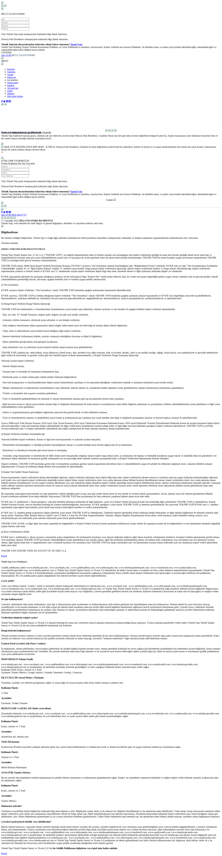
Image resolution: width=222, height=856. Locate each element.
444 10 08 (6, 55)
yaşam (10, 74)
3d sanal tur (12, 88)
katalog (10, 85)
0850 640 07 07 (19, 215)
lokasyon (11, 77)
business (11, 72)
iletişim (10, 93)
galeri (10, 91)
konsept (11, 69)
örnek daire (12, 82)
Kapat (4, 556)
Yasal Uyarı (76, 44)
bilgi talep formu (15, 96)
